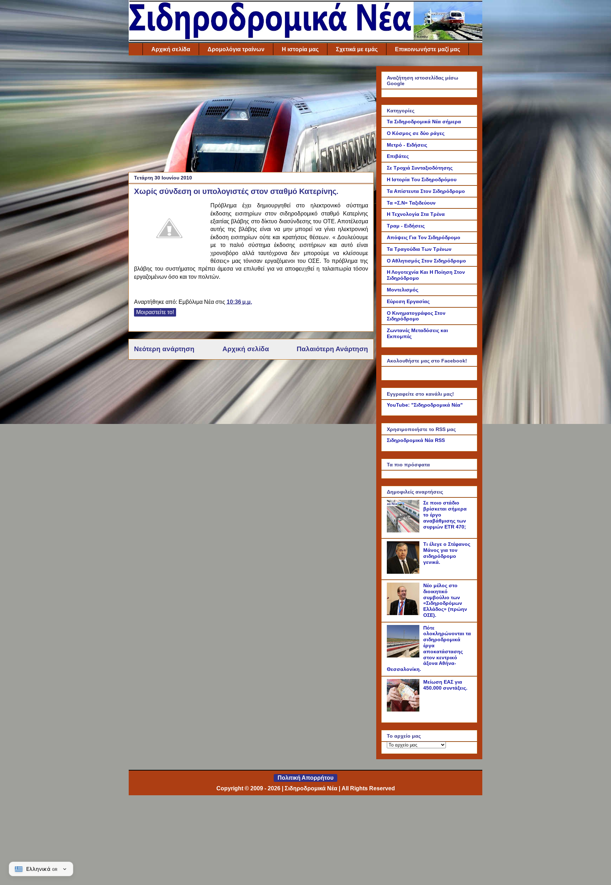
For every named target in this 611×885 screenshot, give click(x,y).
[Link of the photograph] (169, 229)
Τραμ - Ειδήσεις (406, 226)
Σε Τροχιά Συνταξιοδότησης (420, 168)
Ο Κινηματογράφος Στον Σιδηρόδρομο (416, 316)
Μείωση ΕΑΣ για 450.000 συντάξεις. (445, 685)
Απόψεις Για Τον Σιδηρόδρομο (423, 237)
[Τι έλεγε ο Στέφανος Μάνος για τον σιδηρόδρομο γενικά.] (404, 572)
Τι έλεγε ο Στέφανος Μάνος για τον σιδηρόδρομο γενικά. (446, 553)
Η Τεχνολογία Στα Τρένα (416, 214)
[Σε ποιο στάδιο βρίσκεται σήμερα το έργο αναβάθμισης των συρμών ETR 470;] (404, 530)
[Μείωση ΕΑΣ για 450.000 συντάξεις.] (404, 710)
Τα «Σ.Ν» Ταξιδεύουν (411, 203)
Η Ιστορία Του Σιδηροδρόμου (421, 179)
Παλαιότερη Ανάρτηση (332, 349)
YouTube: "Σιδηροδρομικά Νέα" (425, 405)
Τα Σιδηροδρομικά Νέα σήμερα (424, 121)
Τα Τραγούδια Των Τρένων (419, 249)
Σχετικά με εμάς (357, 49)
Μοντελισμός (402, 290)
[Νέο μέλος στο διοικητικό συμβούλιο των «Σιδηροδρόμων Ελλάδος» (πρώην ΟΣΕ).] (404, 613)
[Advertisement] (251, 115)
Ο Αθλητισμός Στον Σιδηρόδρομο (426, 261)
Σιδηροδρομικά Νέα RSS (416, 440)
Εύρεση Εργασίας (408, 301)
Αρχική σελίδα (170, 49)
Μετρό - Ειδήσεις (407, 145)
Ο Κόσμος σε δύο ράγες (415, 133)
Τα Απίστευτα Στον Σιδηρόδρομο (426, 191)
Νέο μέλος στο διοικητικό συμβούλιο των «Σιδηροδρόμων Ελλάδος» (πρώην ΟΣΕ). (445, 600)
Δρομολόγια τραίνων (236, 49)
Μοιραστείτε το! (155, 312)
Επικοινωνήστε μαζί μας (427, 49)
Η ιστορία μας (300, 49)
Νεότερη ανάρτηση (164, 349)
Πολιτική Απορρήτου (305, 778)
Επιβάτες (398, 156)
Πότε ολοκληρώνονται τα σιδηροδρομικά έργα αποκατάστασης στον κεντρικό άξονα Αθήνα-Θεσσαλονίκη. (429, 648)
